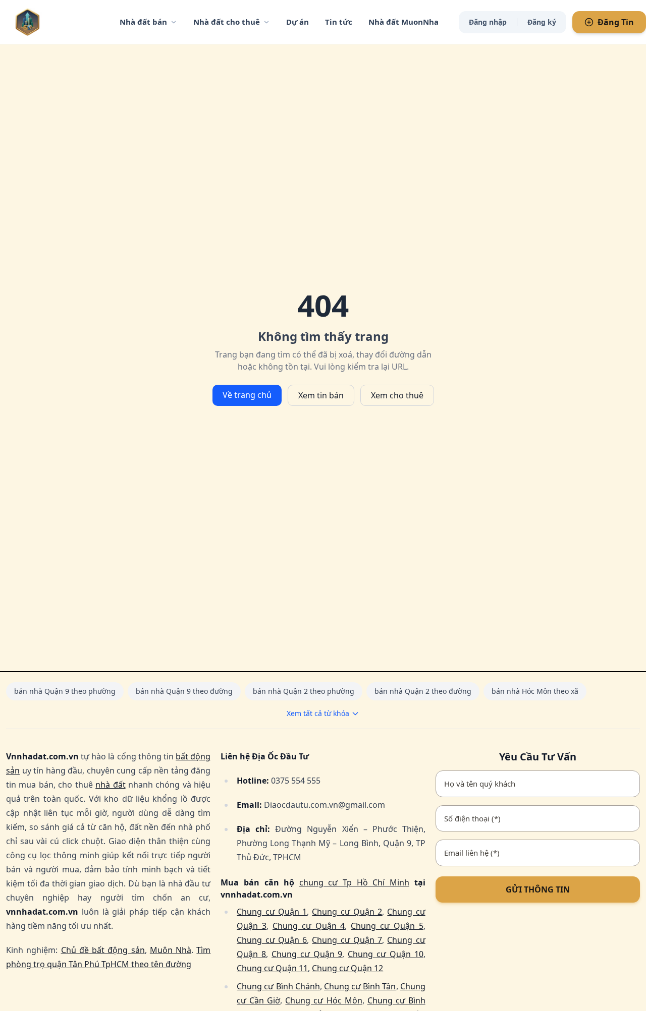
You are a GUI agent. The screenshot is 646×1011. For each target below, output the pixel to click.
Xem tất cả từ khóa (318, 713)
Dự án (297, 22)
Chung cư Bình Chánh (278, 986)
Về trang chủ (247, 394)
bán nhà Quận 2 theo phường (303, 691)
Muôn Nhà (170, 950)
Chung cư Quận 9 (307, 954)
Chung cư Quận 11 (272, 968)
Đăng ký (541, 22)
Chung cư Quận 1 (272, 911)
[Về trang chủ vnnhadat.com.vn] (48, 22)
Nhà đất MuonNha (403, 22)
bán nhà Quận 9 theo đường (184, 691)
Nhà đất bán (143, 22)
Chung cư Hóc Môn (323, 1000)
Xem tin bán (321, 395)
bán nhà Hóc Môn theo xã (535, 691)
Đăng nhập (488, 22)
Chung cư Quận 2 (347, 911)
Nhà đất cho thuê (226, 22)
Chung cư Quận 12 (347, 968)
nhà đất (110, 784)
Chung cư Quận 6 (272, 939)
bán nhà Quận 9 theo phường (65, 691)
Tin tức (338, 22)
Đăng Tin (616, 22)
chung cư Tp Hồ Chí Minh (354, 882)
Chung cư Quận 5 (387, 925)
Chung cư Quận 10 (385, 954)
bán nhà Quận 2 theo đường (422, 691)
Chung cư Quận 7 (347, 939)
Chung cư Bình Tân (360, 986)
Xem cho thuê (397, 395)
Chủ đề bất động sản (103, 950)
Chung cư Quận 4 (309, 925)
